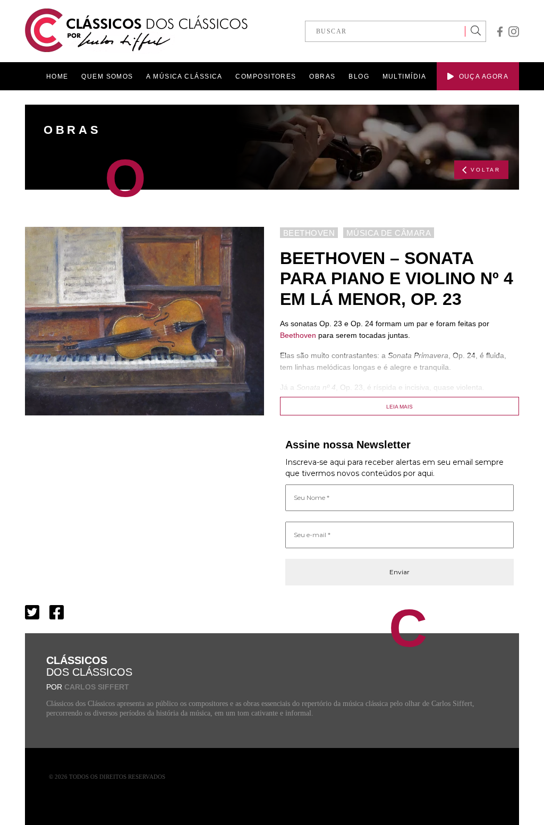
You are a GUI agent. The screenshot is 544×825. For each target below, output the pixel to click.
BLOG (358, 76)
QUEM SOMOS (107, 76)
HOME (57, 76)
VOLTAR (485, 170)
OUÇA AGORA (483, 76)
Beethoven (298, 335)
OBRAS (322, 76)
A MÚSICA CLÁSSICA (184, 76)
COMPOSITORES (265, 76)
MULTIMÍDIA (404, 76)
